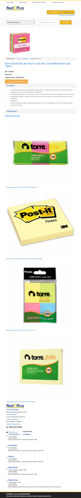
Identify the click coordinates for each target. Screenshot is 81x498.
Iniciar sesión (54, 12)
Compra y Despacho (57, 2)
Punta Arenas (13, 480)
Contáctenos (23, 2)
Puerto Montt (13, 467)
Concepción (12, 445)
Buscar (65, 22)
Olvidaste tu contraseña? (67, 15)
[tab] (40, 85)
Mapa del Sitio (47, 496)
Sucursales (10, 2)
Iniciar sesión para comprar (16, 81)
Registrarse (68, 12)
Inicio (18, 58)
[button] (10, 42)
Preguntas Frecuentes (39, 2)
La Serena (26, 434)
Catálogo (25, 58)
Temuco (11, 456)
